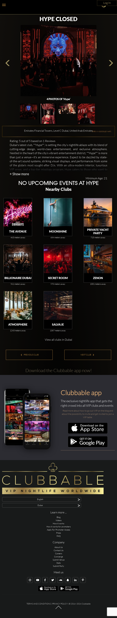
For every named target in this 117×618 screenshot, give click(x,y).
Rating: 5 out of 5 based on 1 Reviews (32, 141)
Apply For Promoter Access (58, 529)
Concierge (58, 556)
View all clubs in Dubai (58, 339)
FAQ (58, 536)
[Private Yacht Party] (98, 212)
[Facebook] (45, 580)
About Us (59, 547)
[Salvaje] (58, 305)
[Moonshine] (58, 212)
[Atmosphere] (18, 305)
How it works (58, 523)
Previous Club (31, 354)
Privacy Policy (59, 603)
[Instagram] (30, 580)
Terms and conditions (39, 603)
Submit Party (58, 566)
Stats (58, 563)
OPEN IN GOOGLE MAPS (101, 131)
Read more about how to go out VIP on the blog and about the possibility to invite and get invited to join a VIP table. (88, 414)
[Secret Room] (58, 259)
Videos (58, 520)
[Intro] (58, 609)
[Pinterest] (83, 580)
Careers (58, 553)
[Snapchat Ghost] (68, 580)
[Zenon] (98, 259)
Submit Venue (58, 560)
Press (58, 533)
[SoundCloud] (60, 580)
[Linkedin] (75, 580)
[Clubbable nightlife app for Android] (88, 446)
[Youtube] (37, 580)
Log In (107, 3)
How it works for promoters (59, 526)
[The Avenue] (18, 212)
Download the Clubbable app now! (58, 370)
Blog (58, 517)
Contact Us (58, 550)
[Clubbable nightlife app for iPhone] (88, 433)
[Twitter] (53, 580)
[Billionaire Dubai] (18, 259)
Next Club (86, 354)
